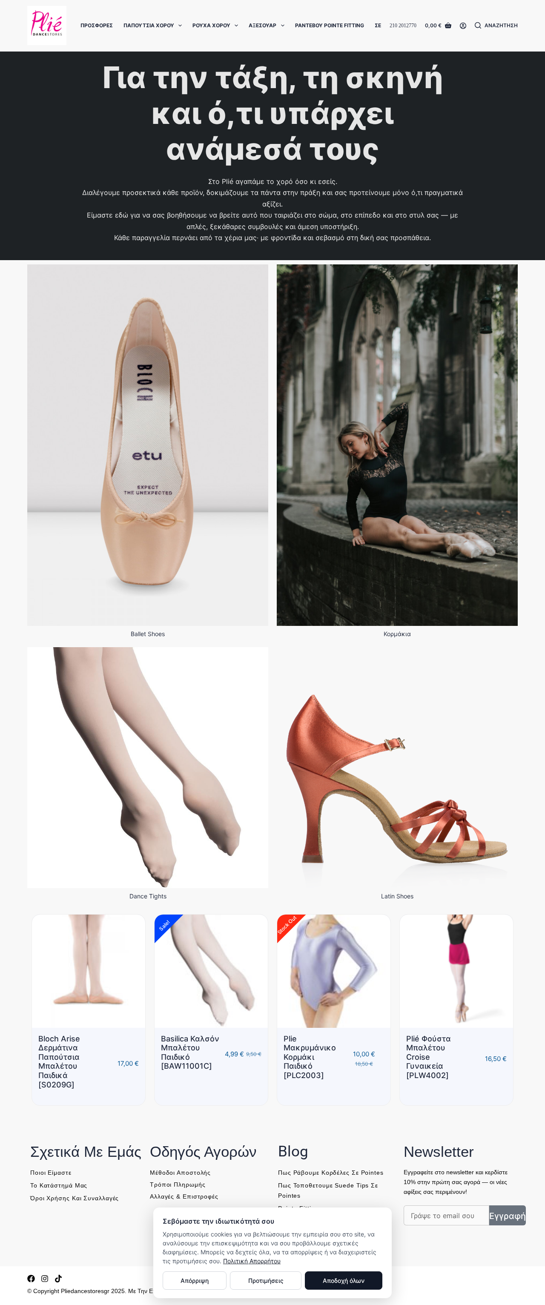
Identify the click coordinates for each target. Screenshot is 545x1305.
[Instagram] (45, 1278)
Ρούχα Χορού (211, 25)
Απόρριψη (195, 1280)
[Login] (463, 26)
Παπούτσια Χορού (148, 25)
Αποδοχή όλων (343, 1280)
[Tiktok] (58, 1278)
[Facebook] (31, 1278)
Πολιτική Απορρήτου (252, 1261)
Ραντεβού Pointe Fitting (329, 25)
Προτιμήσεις (266, 1280)
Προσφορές (96, 25)
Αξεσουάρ (262, 25)
